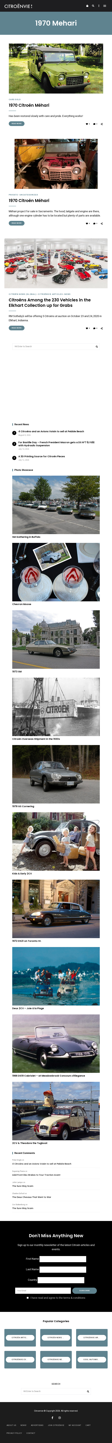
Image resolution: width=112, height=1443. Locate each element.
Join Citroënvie (56, 1425)
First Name (32, 1259)
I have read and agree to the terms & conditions (57, 1298)
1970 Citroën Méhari (29, 105)
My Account (75, 1425)
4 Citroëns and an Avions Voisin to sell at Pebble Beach (41, 1163)
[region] (56, 386)
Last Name (32, 1269)
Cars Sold (15, 99)
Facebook (52, 1418)
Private (13, 194)
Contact (30, 1433)
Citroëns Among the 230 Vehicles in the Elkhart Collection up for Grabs (50, 302)
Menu (105, 6)
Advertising (37, 1425)
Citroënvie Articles (50, 294)
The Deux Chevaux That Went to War (31, 1197)
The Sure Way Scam (22, 1186)
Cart (88, 1425)
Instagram (59, 1418)
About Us (11, 1425)
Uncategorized (29, 194)
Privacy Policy (14, 1433)
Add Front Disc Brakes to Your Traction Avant (36, 1174)
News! (24, 1425)
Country (32, 1280)
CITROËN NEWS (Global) (22, 294)
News (67, 294)
